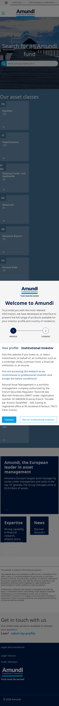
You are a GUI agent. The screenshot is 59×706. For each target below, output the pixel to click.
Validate (9, 419)
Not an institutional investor (38, 419)
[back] (50, 368)
